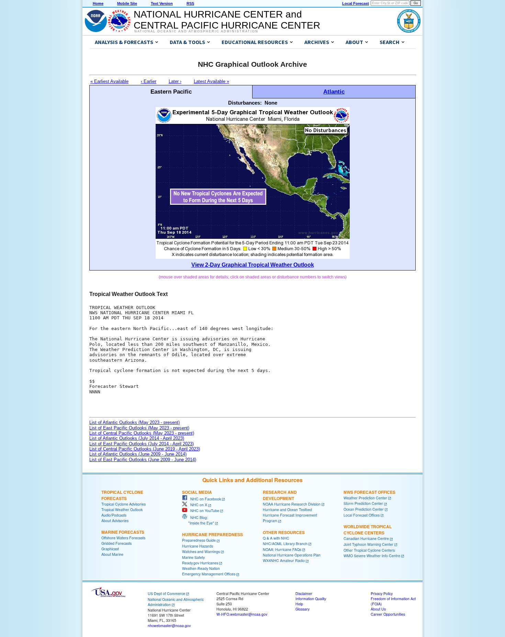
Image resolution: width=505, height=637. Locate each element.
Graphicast (110, 548)
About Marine (112, 554)
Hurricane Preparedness (212, 534)
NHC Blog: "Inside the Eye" (198, 520)
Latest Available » (211, 81)
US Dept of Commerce (166, 593)
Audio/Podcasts (113, 515)
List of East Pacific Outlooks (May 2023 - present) (139, 428)
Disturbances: (245, 103)
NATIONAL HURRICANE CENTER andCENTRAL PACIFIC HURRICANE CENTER (227, 20)
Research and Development (280, 495)
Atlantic (334, 91)
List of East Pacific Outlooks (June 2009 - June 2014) (142, 459)
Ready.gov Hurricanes (200, 562)
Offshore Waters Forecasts (123, 537)
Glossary (302, 609)
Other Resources (284, 532)
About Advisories (114, 520)
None (271, 103)
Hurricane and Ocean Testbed (287, 509)
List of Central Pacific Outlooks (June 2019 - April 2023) (144, 449)
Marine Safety (193, 557)
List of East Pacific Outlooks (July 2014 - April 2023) (141, 443)
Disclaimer (303, 593)
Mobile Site (127, 3)
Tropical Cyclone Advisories (123, 504)
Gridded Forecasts (116, 543)
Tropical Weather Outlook (122, 509)
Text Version (162, 3)
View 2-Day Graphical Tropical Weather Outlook (252, 265)
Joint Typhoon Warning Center (368, 544)
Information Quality (310, 598)
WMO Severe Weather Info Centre (372, 555)
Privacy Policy (382, 593)
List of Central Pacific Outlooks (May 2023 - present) (141, 433)
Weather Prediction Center (365, 497)
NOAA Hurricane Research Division (292, 504)
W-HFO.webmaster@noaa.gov (241, 614)
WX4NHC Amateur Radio (284, 560)
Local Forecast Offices (362, 515)
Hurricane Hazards (197, 546)
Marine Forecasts (122, 532)
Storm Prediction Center (363, 503)
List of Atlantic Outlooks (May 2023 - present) (134, 422)
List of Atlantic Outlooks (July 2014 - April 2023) (136, 438)
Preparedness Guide (199, 540)
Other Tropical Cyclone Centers (369, 550)
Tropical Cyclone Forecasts (122, 495)
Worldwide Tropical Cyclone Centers (368, 529)
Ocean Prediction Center (364, 509)
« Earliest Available (109, 81)
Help (299, 603)
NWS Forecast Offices (369, 492)
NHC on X (197, 504)
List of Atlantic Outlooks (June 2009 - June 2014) (138, 454)
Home (98, 3)
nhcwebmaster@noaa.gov (169, 625)
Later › (175, 81)
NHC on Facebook (204, 498)
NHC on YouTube (203, 510)
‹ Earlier (148, 81)
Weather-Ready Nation (201, 568)
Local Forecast (355, 3)
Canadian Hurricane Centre (366, 538)
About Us (378, 609)
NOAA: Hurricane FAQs (282, 549)
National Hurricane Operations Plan (292, 555)
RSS (190, 3)
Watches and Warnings (201, 551)
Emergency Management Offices (208, 573)
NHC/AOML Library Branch (285, 543)
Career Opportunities (388, 614)
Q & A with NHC (276, 538)
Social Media (197, 492)
